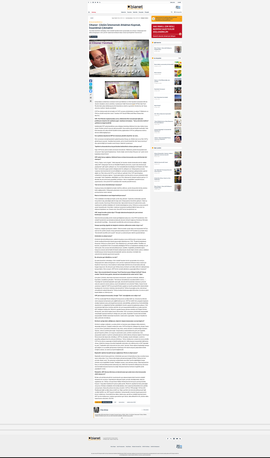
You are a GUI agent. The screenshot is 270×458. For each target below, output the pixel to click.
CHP (133, 104)
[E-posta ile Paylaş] (90, 97)
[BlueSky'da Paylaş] (90, 91)
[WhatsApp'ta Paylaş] (90, 87)
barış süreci (121, 402)
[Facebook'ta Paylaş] (90, 80)
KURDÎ (179, 2)
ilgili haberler (157, 42)
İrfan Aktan (104, 410)
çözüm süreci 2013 (131, 402)
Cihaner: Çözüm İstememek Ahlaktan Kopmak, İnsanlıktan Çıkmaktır (115, 26)
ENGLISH (172, 2)
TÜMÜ (179, 58)
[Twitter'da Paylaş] (90, 84)
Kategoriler (179, 12)
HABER (91, 18)
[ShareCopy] (90, 94)
